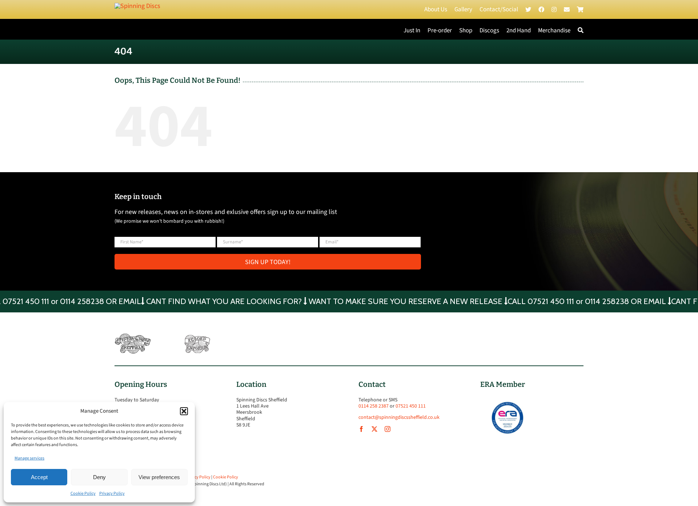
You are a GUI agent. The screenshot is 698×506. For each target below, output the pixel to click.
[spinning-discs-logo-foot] (133, 336)
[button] (184, 411)
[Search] (580, 31)
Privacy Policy (112, 493)
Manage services (29, 458)
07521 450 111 (411, 406)
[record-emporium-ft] (197, 336)
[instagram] (387, 429)
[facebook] (361, 429)
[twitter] (374, 429)
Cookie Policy (83, 493)
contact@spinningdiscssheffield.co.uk (399, 417)
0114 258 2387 (373, 406)
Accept (39, 477)
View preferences (159, 477)
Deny (99, 477)
